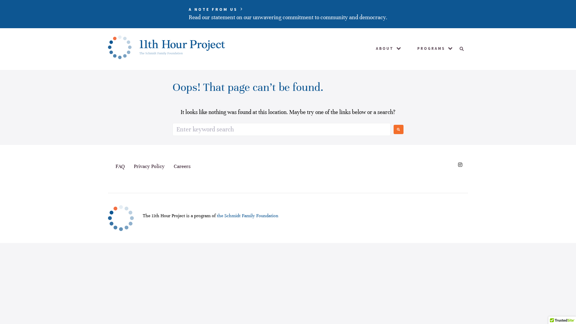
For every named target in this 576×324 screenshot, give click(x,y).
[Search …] (460, 49)
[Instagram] (460, 165)
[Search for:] (281, 129)
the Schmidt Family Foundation (247, 215)
